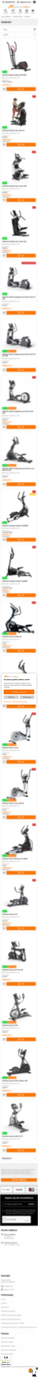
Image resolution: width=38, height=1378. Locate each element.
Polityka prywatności (20, 701)
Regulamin (8, 701)
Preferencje (27, 697)
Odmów (11, 697)
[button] (1, 1189)
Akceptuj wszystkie (19, 692)
